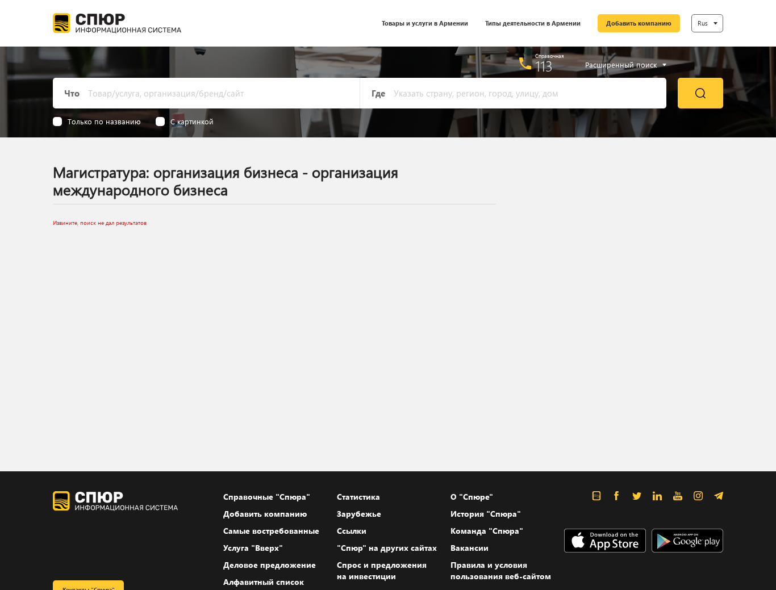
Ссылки (351, 530)
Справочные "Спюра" (266, 496)
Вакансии (469, 547)
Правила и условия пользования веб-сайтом (500, 570)
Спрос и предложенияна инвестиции (382, 570)
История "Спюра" (485, 513)
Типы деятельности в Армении (533, 23)
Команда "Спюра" (486, 530)
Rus (703, 23)
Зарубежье (359, 513)
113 (544, 66)
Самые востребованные (271, 530)
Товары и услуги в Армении (425, 23)
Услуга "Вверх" (253, 547)
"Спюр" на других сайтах (387, 547)
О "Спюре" (471, 496)
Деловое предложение (269, 564)
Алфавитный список (263, 581)
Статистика (358, 496)
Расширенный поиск (621, 64)
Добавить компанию (638, 23)
